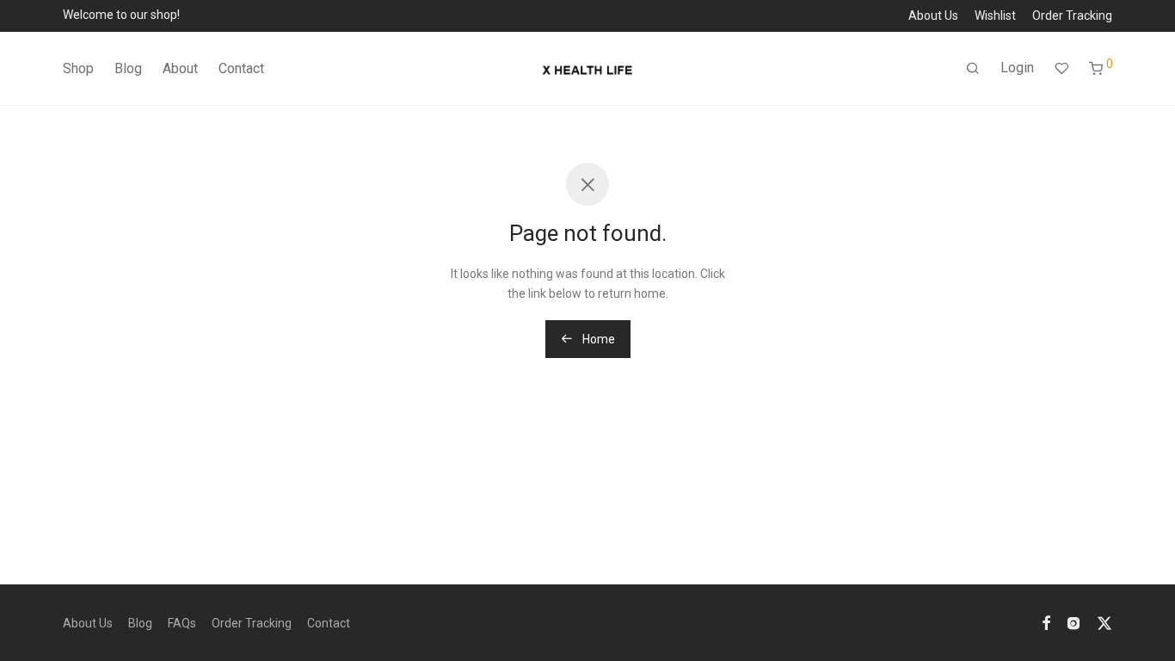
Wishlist (995, 15)
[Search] (973, 68)
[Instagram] (1073, 622)
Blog (128, 68)
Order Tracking (1072, 15)
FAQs (182, 623)
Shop (78, 68)
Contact (241, 68)
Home (597, 339)
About (180, 68)
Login (1017, 67)
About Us (933, 15)
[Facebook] (1046, 622)
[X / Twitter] (1104, 622)
